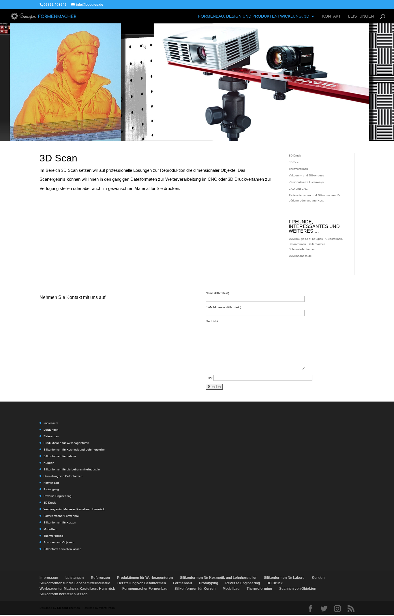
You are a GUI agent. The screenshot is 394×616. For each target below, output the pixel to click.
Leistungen (361, 16)
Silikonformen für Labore (60, 456)
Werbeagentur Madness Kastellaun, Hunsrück (74, 509)
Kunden (49, 462)
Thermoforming (53, 535)
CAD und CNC (298, 188)
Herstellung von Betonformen (63, 476)
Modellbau (50, 529)
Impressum (51, 423)
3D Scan (294, 162)
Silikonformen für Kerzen (60, 522)
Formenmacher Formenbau (62, 515)
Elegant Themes (68, 607)
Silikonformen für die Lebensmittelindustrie (72, 469)
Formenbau (51, 482)
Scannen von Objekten (59, 542)
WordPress (107, 607)
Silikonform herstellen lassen (62, 549)
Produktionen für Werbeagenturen (66, 442)
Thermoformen (298, 168)
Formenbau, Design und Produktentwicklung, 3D (253, 16)
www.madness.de (300, 255)
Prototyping (51, 489)
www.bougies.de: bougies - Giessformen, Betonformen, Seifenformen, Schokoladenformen (316, 244)
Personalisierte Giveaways (306, 182)
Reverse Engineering (58, 496)
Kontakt (331, 16)
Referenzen (51, 436)
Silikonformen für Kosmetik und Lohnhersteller (74, 449)
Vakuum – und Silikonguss (306, 175)
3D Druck (295, 155)
